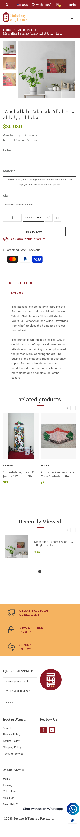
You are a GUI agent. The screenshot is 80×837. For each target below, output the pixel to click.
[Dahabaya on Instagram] (52, 730)
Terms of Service (13, 753)
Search (7, 728)
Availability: (12, 135)
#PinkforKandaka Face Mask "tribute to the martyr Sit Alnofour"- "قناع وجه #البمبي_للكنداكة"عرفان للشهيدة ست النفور (58, 474)
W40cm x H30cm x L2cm (19, 204)
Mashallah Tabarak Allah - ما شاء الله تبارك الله (32, 33)
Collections (9, 791)
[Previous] (24, 70)
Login (71, 5)
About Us (8, 797)
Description (20, 283)
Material (9, 171)
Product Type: (14, 140)
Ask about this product (28, 239)
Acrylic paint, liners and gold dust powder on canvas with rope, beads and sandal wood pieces (39, 182)
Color (7, 150)
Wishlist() (43, 5)
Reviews (16, 292)
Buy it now (34, 231)
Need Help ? (10, 804)
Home (7, 30)
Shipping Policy (12, 747)
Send (10, 702)
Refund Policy (11, 740)
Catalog (7, 785)
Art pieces (25, 30)
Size (6, 196)
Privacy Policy (11, 734)
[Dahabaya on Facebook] (43, 730)
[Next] (69, 70)
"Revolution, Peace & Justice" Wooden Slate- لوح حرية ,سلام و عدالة (20, 474)
